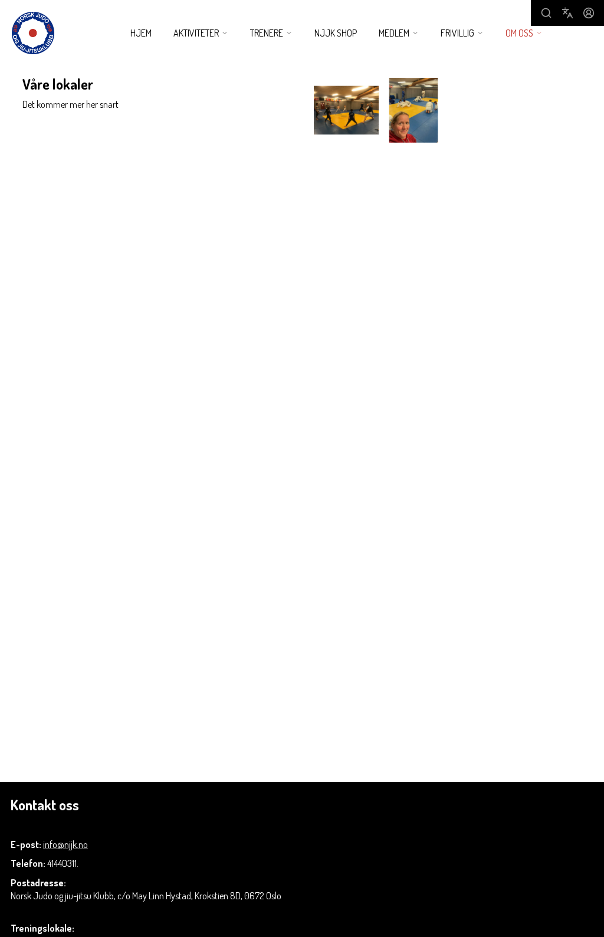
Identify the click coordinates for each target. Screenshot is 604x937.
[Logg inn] (588, 13)
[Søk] (546, 13)
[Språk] (567, 13)
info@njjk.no (65, 844)
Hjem (141, 33)
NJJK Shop (335, 33)
